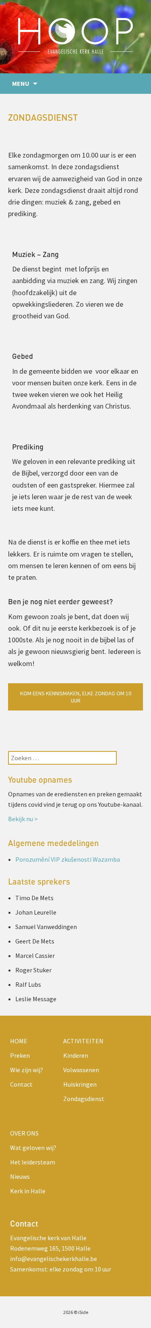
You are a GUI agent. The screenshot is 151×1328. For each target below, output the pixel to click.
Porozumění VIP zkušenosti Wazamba (67, 859)
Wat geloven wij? (33, 1148)
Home (18, 1041)
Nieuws (20, 1176)
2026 (68, 1312)
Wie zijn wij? (26, 1070)
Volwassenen (81, 1070)
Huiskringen (80, 1084)
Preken (20, 1055)
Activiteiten (83, 1041)
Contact (21, 1084)
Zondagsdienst (83, 1099)
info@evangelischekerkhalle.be (53, 1259)
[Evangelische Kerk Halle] (75, 36)
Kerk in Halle (28, 1191)
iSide (83, 1312)
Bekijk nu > (23, 819)
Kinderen (75, 1055)
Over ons (24, 1133)
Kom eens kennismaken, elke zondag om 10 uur (75, 697)
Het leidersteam (32, 1162)
